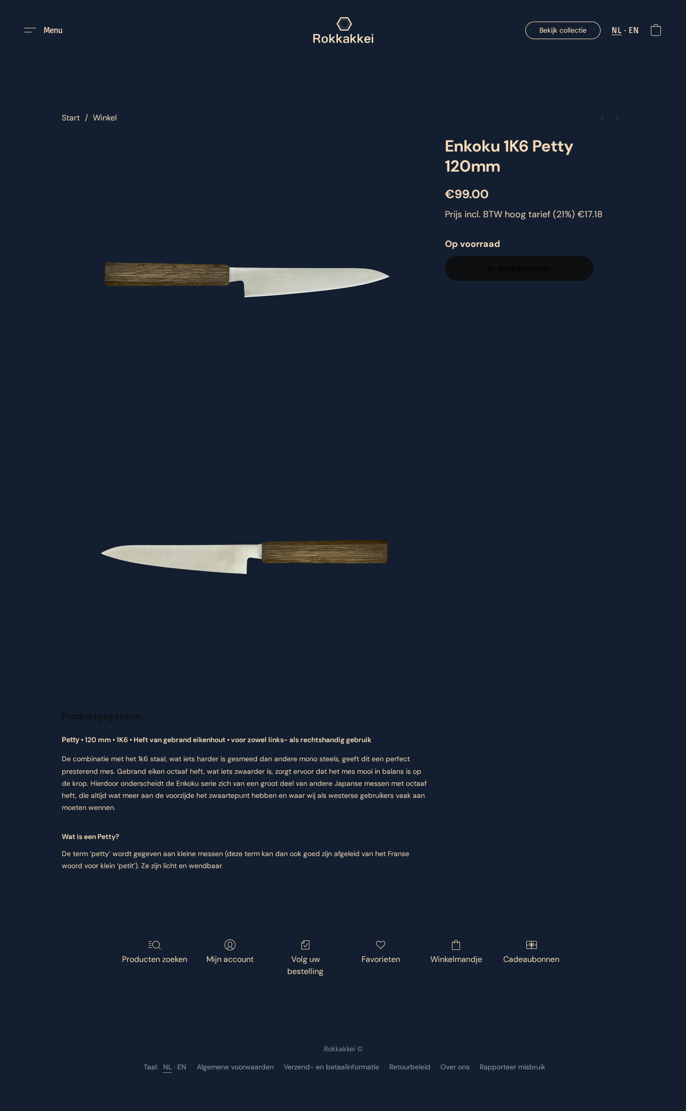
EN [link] (182, 1066)
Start (71, 117)
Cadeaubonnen (531, 959)
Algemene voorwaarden (235, 1066)
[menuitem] (603, 118)
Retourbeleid (409, 1066)
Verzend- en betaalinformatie (331, 1066)
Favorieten (381, 959)
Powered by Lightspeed (343, 1083)
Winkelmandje (456, 959)
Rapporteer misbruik (512, 1066)
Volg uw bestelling (305, 965)
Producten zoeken (154, 959)
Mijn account (230, 959)
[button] (343, 30)
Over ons (455, 1066)
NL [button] (617, 30)
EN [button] (634, 30)
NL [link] (167, 1066)
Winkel (105, 117)
